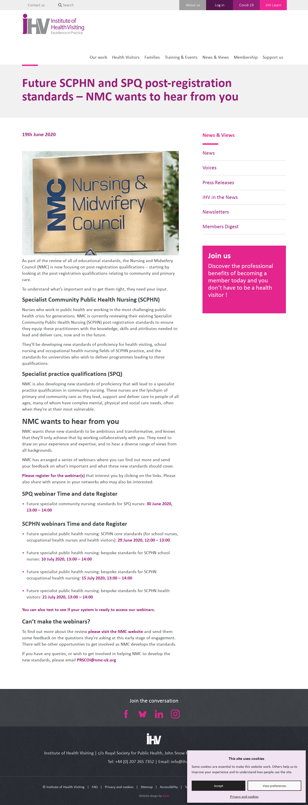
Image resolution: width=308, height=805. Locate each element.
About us (193, 5)
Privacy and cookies (244, 796)
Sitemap (147, 787)
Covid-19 (246, 5)
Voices (209, 167)
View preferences (274, 786)
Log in (219, 5)
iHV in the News (220, 197)
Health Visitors (126, 57)
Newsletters (215, 212)
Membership (246, 57)
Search (68, 5)
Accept (218, 786)
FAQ (95, 787)
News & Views (215, 57)
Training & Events (181, 57)
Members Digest (220, 226)
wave (165, 796)
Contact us (36, 5)
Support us (273, 57)
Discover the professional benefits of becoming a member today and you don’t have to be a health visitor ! (240, 280)
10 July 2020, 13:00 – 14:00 (66, 559)
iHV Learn (273, 5)
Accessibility (169, 787)
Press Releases (218, 182)
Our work (98, 57)
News (208, 153)
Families (152, 57)
